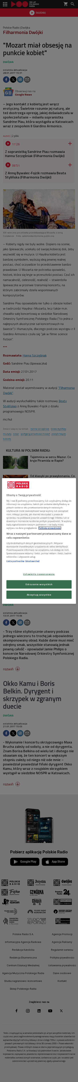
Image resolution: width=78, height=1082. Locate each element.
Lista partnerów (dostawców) (22, 561)
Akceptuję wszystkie (39, 594)
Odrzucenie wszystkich (39, 584)
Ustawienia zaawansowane (39, 574)
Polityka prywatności (49, 528)
